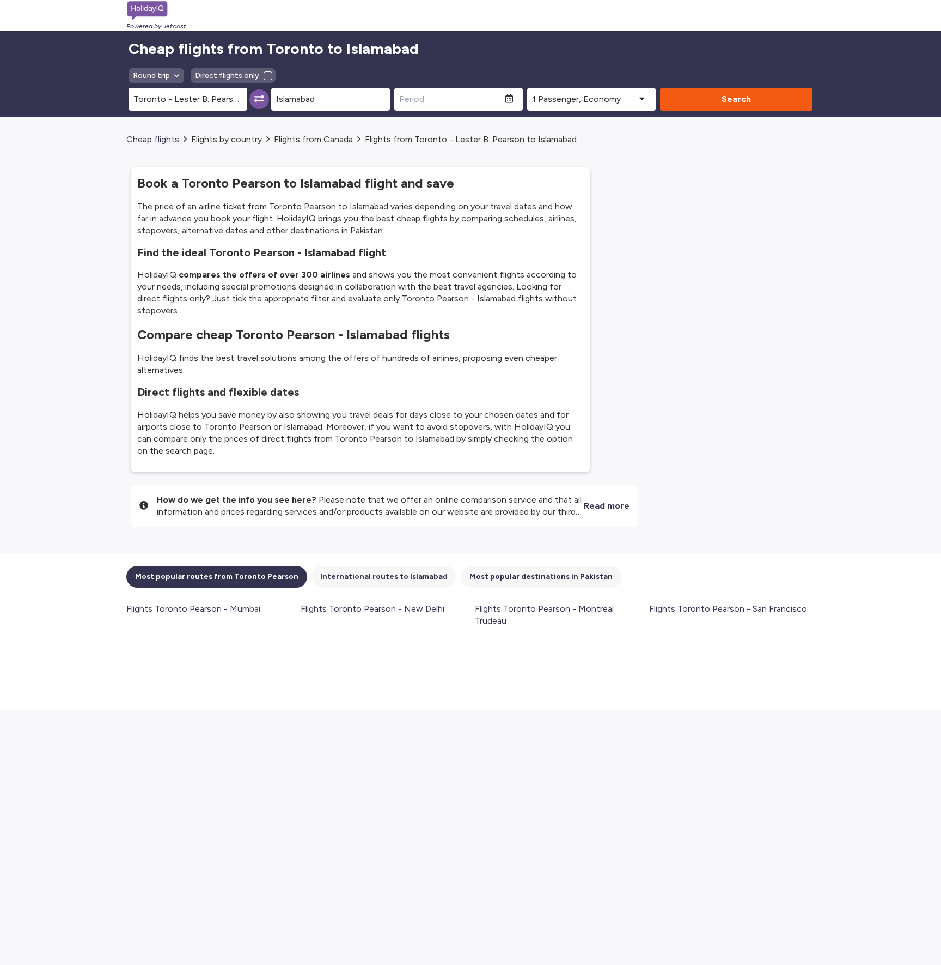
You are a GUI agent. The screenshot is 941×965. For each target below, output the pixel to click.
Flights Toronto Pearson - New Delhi (372, 609)
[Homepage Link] (156, 11)
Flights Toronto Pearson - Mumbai (193, 609)
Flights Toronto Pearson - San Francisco (728, 609)
